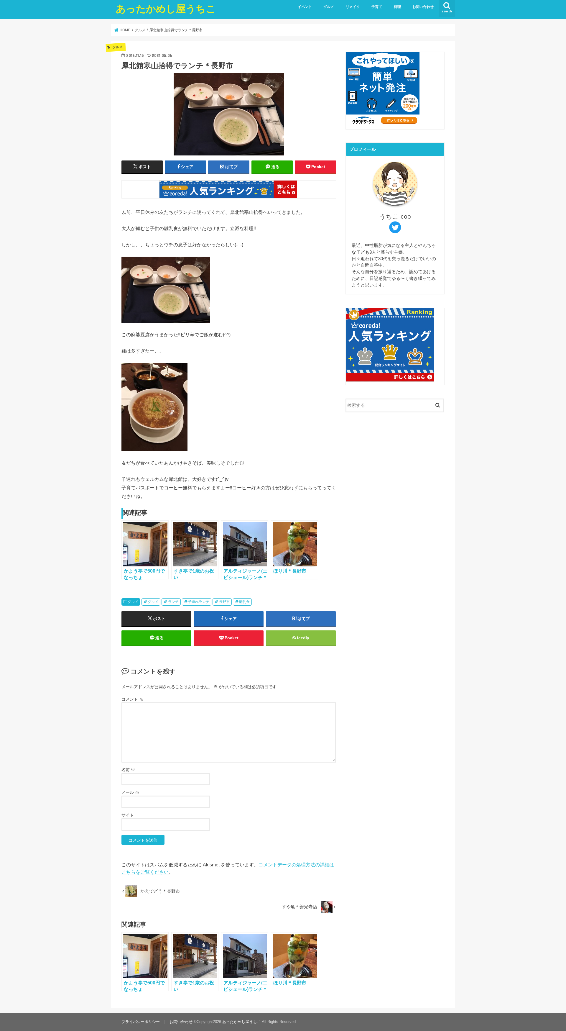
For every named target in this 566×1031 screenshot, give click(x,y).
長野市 (224, 602)
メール (130, 792)
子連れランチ (198, 602)
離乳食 (244, 602)
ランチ (173, 602)
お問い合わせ (423, 7)
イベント (305, 7)
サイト (127, 815)
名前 (128, 769)
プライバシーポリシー (140, 1021)
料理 (397, 7)
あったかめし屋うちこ (166, 8)
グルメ (328, 7)
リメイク (353, 7)
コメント (132, 699)
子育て (376, 7)
